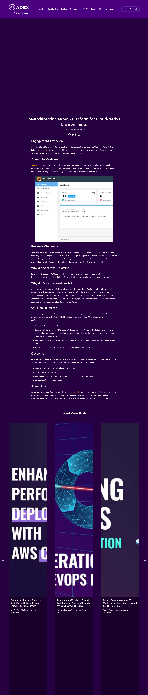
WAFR (85, 9)
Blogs (101, 9)
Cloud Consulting (74, 392)
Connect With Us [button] (129, 9)
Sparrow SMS (36, 165)
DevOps (64, 9)
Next (145, 561)
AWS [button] (41, 9)
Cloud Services (53, 9)
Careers (93, 9)
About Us (109, 9)
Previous (3, 561)
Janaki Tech (42, 150)
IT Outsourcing (75, 9)
